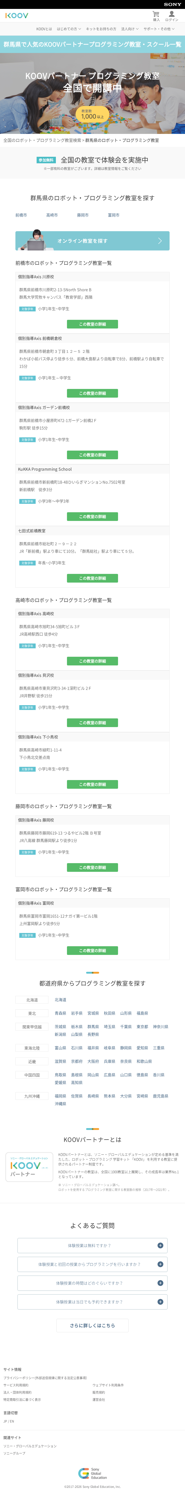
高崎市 (52, 215)
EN (12, 1421)
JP (5, 1421)
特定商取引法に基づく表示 (22, 1399)
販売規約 (98, 1392)
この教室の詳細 (92, 324)
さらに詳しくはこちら (92, 1325)
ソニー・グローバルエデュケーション (30, 1446)
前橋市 (21, 215)
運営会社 (98, 1399)
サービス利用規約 (15, 1385)
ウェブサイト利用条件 (108, 1385)
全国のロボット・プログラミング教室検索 (42, 140)
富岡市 (113, 215)
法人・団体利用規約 (17, 1392)
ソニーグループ (14, 1453)
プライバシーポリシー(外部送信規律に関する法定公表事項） (46, 1377)
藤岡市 (83, 215)
